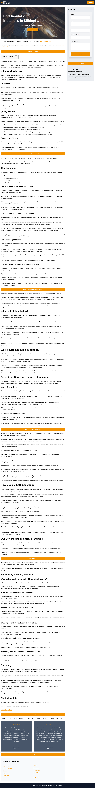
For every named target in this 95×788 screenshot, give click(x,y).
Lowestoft (36, 777)
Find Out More (33, 558)
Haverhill (5, 770)
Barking (9, 709)
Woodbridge (36, 770)
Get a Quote (32, 29)
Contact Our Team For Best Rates (32, 153)
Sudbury (5, 773)
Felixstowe (36, 772)
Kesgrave (36, 767)
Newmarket (4, 709)
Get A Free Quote (33, 754)
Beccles (35, 775)
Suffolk (35, 765)
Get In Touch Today (33, 51)
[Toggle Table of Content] (15, 56)
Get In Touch (80, 63)
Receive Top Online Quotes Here (33, 429)
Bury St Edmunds (7, 768)
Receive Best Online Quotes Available (32, 289)
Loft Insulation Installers (46, 41)
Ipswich (5, 778)
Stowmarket (6, 775)
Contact (91, 2)
